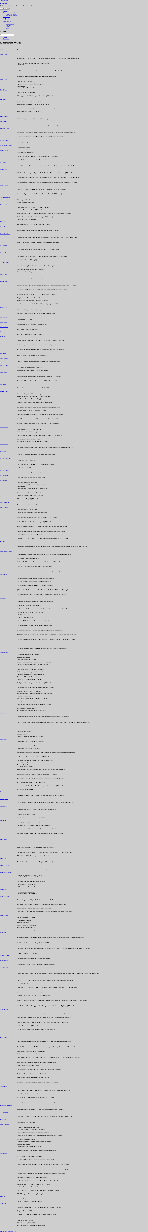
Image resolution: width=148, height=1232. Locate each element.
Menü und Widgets (5, 8)
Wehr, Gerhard (3, 1153)
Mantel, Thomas (4, 541)
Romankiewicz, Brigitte (6, 872)
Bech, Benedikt (4, 121)
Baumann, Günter (4, 128)
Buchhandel (9, 25)
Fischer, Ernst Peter (5, 234)
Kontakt (8, 26)
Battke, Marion (4, 116)
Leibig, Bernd (3, 480)
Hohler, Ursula (3, 322)
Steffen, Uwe (3, 1086)
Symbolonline (6, 19)
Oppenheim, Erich (4, 792)
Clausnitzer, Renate (5, 197)
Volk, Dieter (3, 1119)
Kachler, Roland (4, 365)
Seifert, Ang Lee (4, 1009)
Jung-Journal (6, 18)
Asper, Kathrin (3, 79)
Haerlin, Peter (3, 274)
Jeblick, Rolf (3, 353)
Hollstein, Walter (4, 327)
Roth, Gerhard (3, 889)
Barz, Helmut (3, 99)
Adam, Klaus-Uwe (4, 54)
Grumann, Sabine (4, 262)
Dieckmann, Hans (4, 205)
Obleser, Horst (3, 713)
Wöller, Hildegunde (5, 1203)
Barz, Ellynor (3, 90)
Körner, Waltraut (4, 427)
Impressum (5, 37)
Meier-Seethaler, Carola (6, 551)
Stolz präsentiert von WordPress (7, 1231)
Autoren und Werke (11, 14)
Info (4, 22)
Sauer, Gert (3, 932)
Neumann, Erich (4, 652)
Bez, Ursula (3, 162)
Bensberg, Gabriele (5, 140)
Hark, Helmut (3, 281)
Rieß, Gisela (3, 858)
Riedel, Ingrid (3, 839)
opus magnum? (10, 24)
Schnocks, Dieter (4, 955)
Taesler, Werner (4, 1112)
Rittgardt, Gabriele (4, 865)
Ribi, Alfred (3, 820)
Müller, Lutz (3, 598)
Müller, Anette (3, 574)
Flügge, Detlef (3, 245)
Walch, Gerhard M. (5, 1124)
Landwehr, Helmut (4, 470)
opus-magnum (3, 3)
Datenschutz (6, 39)
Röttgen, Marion (4, 915)
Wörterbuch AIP (7, 21)
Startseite (5, 11)
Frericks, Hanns (4, 252)
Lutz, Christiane (4, 507)
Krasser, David (3, 451)
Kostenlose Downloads (11, 15)
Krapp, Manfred (4, 444)
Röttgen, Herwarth (4, 896)
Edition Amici (6, 17)
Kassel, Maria (3, 372)
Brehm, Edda (3, 169)
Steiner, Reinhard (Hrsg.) (6, 1105)
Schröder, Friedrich (5, 967)
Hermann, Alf (3, 307)
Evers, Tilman (3, 226)
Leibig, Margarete (4, 502)
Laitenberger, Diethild (5, 458)
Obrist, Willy (3, 739)
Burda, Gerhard (4, 185)
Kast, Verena (3, 384)
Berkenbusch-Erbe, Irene (6, 145)
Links (7, 28)
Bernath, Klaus (4, 150)
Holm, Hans (3, 331)
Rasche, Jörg (3, 806)
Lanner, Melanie (4, 475)
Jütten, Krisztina (4, 358)
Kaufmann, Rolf (4, 391)
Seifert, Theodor (4, 1037)
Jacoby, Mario (3, 336)
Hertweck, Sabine (4, 317)
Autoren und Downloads (9, 12)
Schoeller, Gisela (4, 960)
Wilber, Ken (3, 1196)
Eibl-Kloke (3, 222)
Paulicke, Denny (4, 799)
